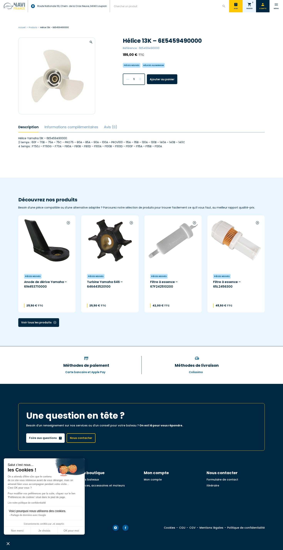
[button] (8, 543)
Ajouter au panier (162, 79)
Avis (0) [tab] (110, 127)
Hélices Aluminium (153, 65)
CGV (192, 528)
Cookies (169, 528)
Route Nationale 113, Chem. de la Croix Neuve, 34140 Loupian (72, 6)
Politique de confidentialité (246, 528)
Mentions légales (211, 528)
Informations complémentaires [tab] (71, 127)
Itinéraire (213, 485)
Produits (33, 27)
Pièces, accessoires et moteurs (103, 485)
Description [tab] (28, 127)
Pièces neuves (131, 65)
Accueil (22, 27)
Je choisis (44, 530)
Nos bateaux (90, 479)
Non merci (17, 530)
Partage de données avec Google (28, 515)
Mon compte (153, 479)
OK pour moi (71, 530)
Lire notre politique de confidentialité (27, 502)
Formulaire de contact (222, 479)
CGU (182, 528)
